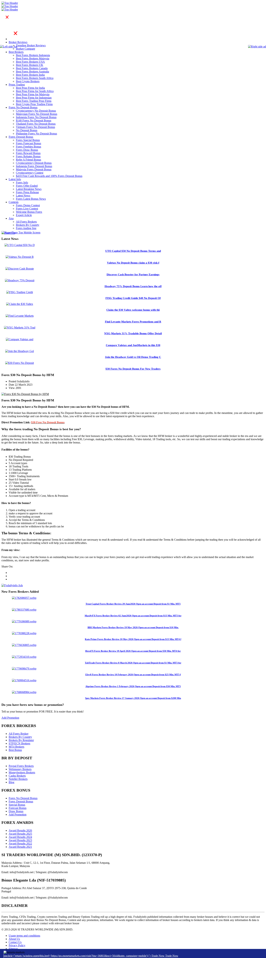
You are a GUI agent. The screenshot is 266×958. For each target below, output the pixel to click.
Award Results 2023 (20, 840)
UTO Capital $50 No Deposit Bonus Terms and (133, 250)
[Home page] (22, 38)
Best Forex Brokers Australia (32, 71)
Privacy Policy (17, 945)
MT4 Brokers (16, 746)
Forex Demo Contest (28, 205)
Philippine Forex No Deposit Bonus (36, 133)
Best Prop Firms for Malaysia (32, 94)
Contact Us (15, 942)
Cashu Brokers (17, 775)
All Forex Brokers (26, 221)
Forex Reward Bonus (28, 153)
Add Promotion (10, 717)
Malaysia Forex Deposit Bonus (33, 169)
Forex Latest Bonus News (31, 198)
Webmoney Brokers (20, 769)
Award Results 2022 (20, 843)
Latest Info (15, 179)
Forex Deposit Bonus (21, 136)
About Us (14, 938)
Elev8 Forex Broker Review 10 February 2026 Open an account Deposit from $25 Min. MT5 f (133, 674)
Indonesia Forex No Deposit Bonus (36, 117)
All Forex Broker (18, 733)
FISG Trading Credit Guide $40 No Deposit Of (133, 298)
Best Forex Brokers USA (30, 61)
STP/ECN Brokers (19, 743)
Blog (11, 782)
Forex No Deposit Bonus (23, 107)
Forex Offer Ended (27, 185)
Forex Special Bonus (28, 140)
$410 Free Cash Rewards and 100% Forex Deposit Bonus (49, 175)
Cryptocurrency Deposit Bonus (34, 162)
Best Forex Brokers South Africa (34, 78)
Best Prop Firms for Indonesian (34, 97)
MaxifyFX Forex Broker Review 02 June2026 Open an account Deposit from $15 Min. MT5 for (133, 615)
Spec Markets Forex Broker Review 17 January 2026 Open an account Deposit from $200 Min (133, 698)
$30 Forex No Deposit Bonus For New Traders (133, 368)
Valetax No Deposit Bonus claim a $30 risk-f (133, 262)
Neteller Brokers (18, 779)
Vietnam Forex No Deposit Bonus (35, 127)
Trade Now (171, 955)
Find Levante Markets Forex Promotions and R (133, 321)
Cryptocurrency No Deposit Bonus (36, 110)
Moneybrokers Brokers (22, 772)
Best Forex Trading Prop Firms (33, 100)
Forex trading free (26, 228)
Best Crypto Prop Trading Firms (34, 104)
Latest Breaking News (28, 189)
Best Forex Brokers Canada (32, 68)
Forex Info (22, 182)
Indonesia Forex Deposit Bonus (34, 166)
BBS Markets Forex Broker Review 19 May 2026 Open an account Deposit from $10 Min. (133, 627)
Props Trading (17, 84)
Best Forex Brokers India (30, 74)
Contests (13, 202)
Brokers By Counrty (27, 224)
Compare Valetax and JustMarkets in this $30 (133, 345)
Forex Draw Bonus (27, 149)
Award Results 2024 (20, 837)
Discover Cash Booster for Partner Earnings (133, 274)
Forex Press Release (27, 192)
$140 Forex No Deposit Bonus (33, 120)
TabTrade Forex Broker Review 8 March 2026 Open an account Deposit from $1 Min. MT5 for (133, 662)
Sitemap (13, 948)
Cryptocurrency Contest (29, 172)
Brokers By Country (20, 736)
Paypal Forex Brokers (21, 765)
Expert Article (24, 215)
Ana (11, 218)
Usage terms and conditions (24, 935)
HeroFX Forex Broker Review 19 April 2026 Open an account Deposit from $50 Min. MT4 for (133, 651)
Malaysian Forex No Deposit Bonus (36, 113)
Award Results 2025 (20, 833)
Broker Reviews (18, 42)
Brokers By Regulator (21, 740)
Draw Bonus (16, 811)
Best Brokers (16, 51)
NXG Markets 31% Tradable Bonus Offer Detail (133, 333)
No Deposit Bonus (26, 130)
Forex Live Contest (27, 208)
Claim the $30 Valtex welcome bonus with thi (133, 309)
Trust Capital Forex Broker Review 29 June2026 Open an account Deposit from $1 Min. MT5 (133, 603)
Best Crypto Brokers (27, 81)
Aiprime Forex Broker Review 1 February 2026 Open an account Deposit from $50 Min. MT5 (133, 686)
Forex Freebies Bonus (28, 146)
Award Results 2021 (20, 846)
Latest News (23, 195)
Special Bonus (17, 804)
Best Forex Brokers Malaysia (32, 58)
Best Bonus (15, 749)
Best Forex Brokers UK (29, 65)
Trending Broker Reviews (31, 45)
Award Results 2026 (20, 830)
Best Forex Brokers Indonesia (33, 55)
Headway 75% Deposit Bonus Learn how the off (133, 286)
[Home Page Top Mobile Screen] (20, 232)
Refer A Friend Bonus (28, 159)
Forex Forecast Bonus (28, 143)
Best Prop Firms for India (30, 87)
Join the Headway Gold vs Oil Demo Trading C (133, 357)
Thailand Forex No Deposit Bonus (36, 123)
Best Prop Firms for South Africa (35, 91)
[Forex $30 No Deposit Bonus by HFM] (25, 394)
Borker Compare (25, 48)
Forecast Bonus (17, 808)
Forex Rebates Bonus (28, 156)
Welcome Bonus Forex (29, 211)
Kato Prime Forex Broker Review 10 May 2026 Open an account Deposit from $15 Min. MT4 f (133, 639)
